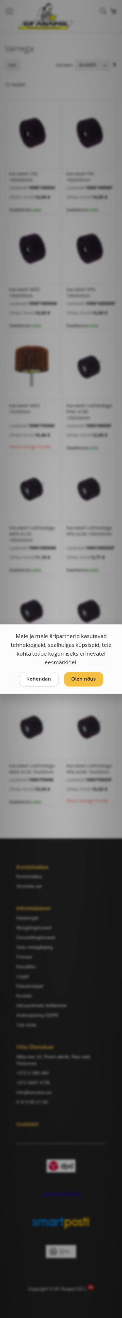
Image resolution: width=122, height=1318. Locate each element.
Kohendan (38, 679)
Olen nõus (83, 679)
